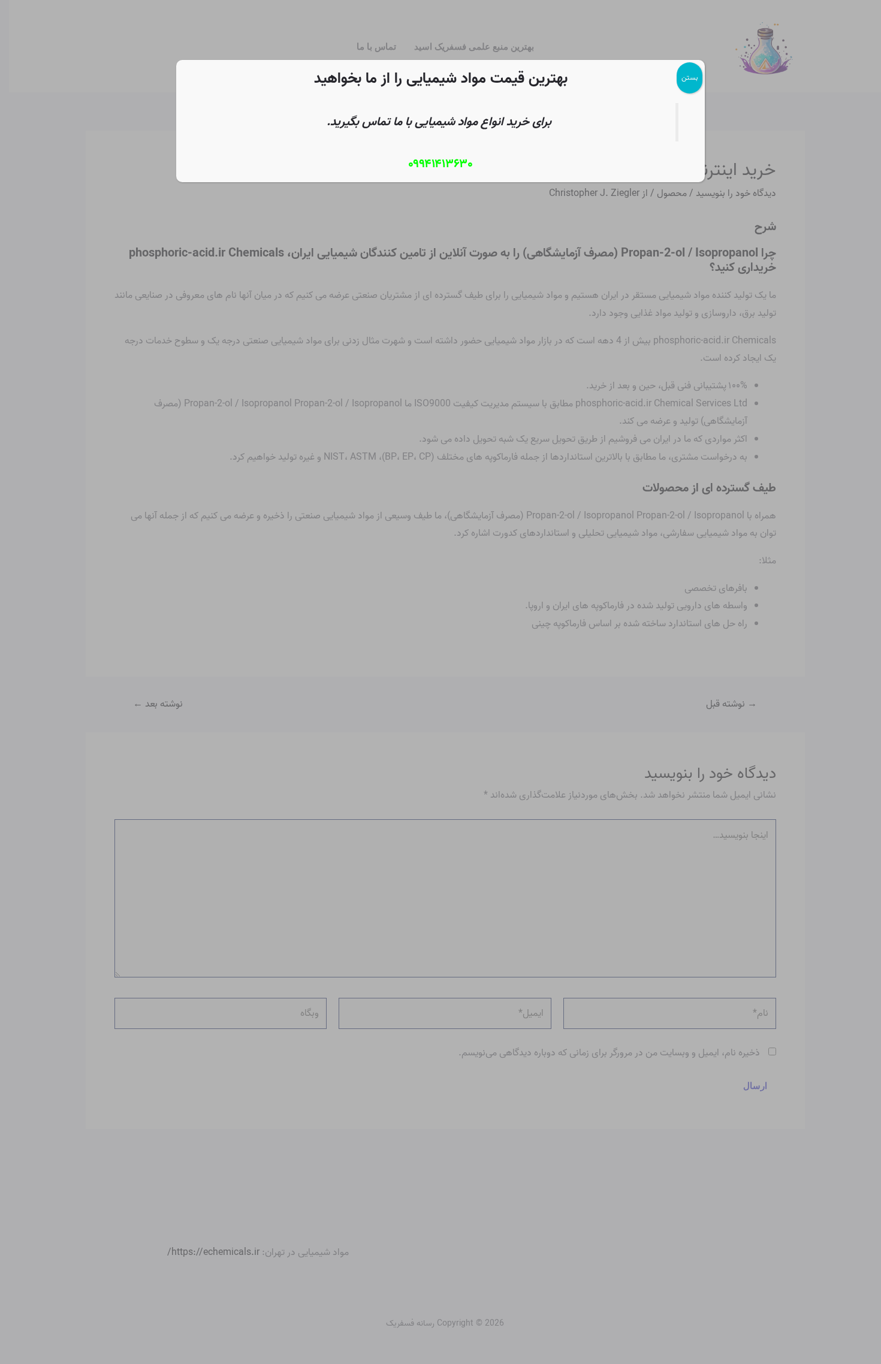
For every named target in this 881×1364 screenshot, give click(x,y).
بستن (689, 77)
